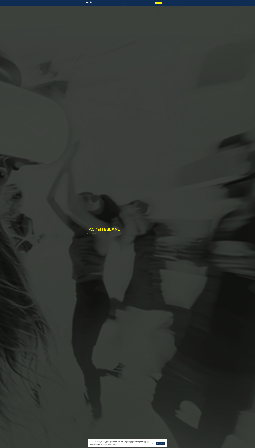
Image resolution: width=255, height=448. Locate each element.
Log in (166, 3)
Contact (129, 3)
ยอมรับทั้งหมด (160, 443)
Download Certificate (138, 3)
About (107, 3)
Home (102, 3)
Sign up (159, 3)
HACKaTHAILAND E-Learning (117, 3)
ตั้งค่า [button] (153, 443)
